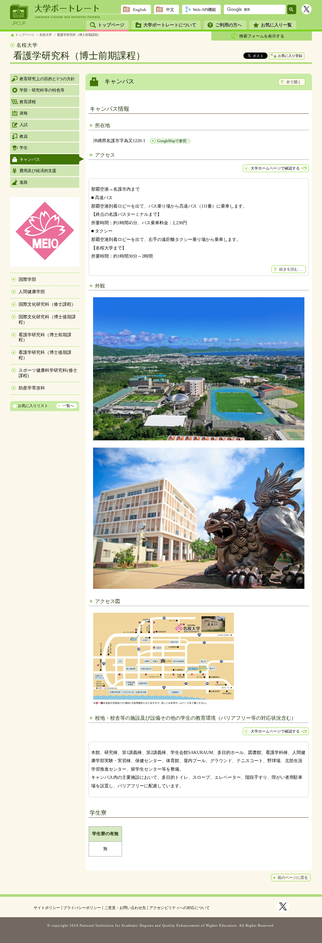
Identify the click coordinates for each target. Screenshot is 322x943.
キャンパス (29, 159)
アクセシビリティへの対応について (179, 908)
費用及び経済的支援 (37, 170)
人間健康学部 (32, 291)
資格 (23, 113)
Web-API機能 (204, 9)
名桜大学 (45, 34)
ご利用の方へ (228, 25)
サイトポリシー (47, 908)
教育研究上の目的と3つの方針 (47, 78)
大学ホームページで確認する (275, 168)
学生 (23, 147)
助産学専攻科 (32, 388)
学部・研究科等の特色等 (41, 90)
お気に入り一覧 (276, 25)
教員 (23, 136)
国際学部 (27, 279)
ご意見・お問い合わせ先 (125, 908)
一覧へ (68, 406)
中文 (170, 9)
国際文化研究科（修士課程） (47, 304)
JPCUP (19, 14)
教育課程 (27, 101)
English (139, 9)
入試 (23, 124)
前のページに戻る (293, 877)
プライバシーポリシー (82, 908)
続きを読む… (290, 269)
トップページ (111, 25)
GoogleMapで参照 (171, 141)
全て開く (293, 82)
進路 (23, 182)
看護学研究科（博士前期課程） (79, 34)
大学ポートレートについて (169, 25)
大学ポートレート (67, 8)
